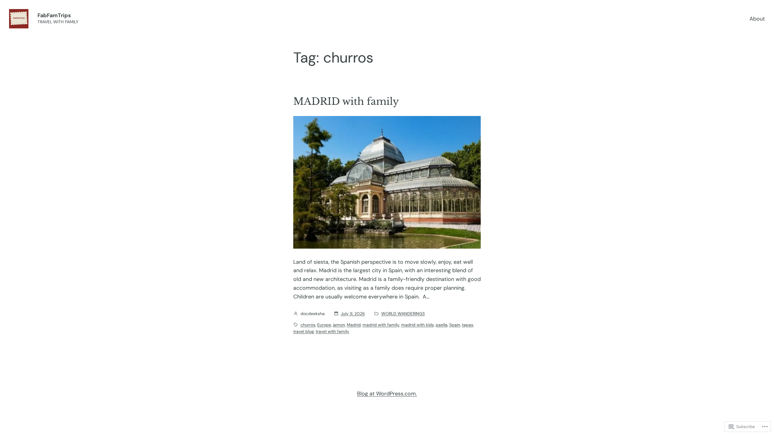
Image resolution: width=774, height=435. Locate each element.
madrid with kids (417, 324)
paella (441, 324)
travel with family (332, 331)
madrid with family (381, 324)
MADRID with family (346, 101)
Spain (454, 324)
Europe (324, 324)
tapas (467, 324)
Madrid (354, 324)
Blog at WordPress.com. (387, 393)
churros (308, 324)
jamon (339, 324)
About (757, 18)
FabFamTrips (54, 15)
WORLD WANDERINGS (403, 313)
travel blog (303, 331)
